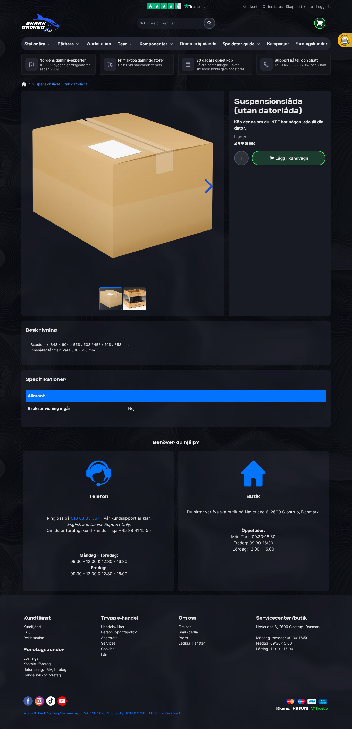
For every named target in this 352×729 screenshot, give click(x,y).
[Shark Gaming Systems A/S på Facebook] (28, 701)
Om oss (185, 626)
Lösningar (31, 658)
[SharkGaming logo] (40, 23)
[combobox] (176, 23)
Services (108, 643)
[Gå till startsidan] (24, 84)
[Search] (209, 23)
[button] (208, 186)
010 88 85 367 (85, 518)
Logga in (323, 6)
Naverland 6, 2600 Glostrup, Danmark (282, 511)
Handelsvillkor (112, 626)
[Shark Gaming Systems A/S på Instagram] (39, 701)
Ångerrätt (109, 638)
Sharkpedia (188, 632)
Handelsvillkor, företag (42, 675)
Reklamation (33, 638)
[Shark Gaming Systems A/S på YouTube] (62, 701)
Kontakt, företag (37, 664)
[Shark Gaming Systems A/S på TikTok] (50, 701)
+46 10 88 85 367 (295, 65)
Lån (104, 654)
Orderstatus (273, 6)
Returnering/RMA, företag (44, 669)
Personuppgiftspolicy (119, 632)
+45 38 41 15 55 (135, 530)
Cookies (107, 649)
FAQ (26, 632)
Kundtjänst (32, 626)
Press (183, 638)
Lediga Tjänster (192, 643)
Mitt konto (250, 6)
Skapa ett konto (299, 6)
